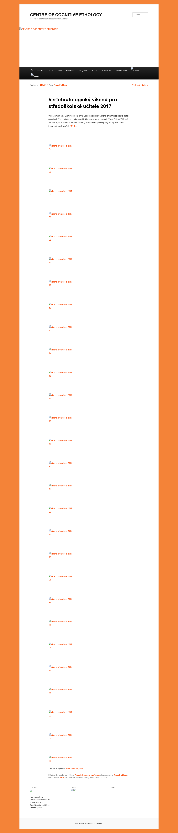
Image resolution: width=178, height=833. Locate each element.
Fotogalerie (82, 70)
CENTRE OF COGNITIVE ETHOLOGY (66, 15)
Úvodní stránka (37, 70)
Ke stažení (106, 70)
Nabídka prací (121, 70)
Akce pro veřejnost (74, 768)
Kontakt (95, 70)
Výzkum (50, 70)
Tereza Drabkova (60, 85)
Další (145, 85)
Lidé (60, 70)
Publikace (70, 70)
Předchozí (135, 85)
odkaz (62, 777)
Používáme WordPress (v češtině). (89, 823)
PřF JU (73, 125)
